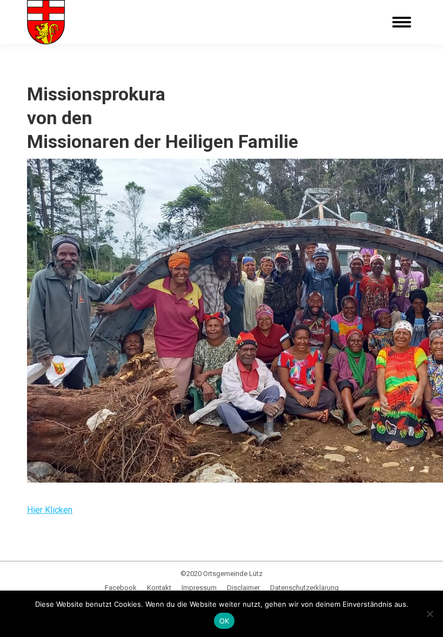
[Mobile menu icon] (401, 22)
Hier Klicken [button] (49, 510)
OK (224, 620)
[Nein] (429, 613)
